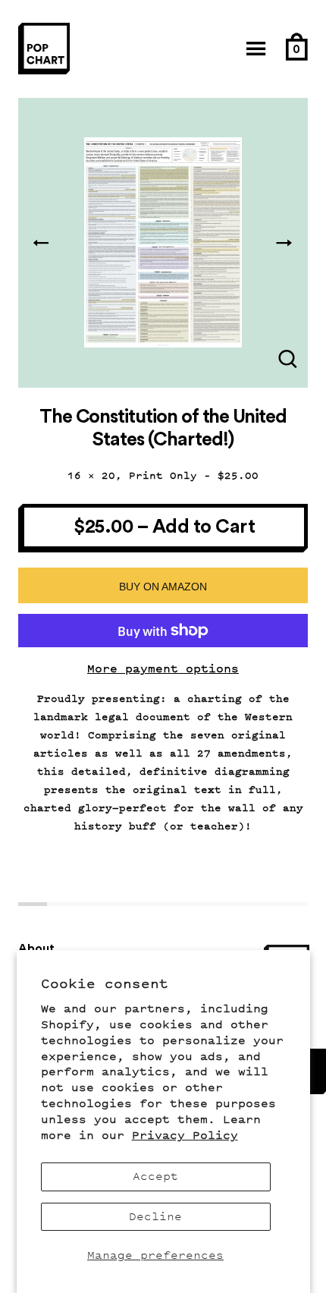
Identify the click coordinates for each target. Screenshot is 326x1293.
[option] (163, 243)
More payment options (163, 669)
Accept (155, 1176)
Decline (155, 1217)
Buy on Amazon (163, 586)
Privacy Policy (185, 1135)
